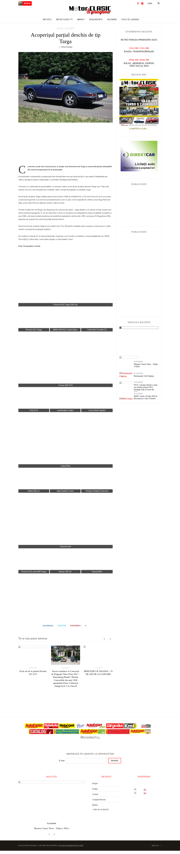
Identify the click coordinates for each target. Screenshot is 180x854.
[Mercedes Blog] (90, 739)
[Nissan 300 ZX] (65, 561)
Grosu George (66, 46)
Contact (95, 794)
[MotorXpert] (67, 728)
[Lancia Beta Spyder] (97, 400)
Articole (60, 28)
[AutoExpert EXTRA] (118, 733)
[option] (32, 661)
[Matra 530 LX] (33, 480)
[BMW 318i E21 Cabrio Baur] (65, 319)
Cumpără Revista (99, 800)
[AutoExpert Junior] (96, 728)
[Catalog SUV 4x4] (41, 733)
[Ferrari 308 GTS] (65, 359)
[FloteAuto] (51, 728)
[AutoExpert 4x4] (140, 733)
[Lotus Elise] (65, 440)
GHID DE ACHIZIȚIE (101, 810)
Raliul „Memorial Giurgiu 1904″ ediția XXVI (139, 64)
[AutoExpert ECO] (92, 733)
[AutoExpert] (34, 728)
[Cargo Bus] (115, 728)
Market (95, 805)
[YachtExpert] (81, 728)
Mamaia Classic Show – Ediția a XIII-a (146, 365)
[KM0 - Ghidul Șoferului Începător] (130, 728)
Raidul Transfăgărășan (139, 51)
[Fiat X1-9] (33, 400)
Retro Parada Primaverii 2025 (139, 39)
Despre (95, 783)
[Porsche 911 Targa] (33, 319)
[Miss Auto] (146, 728)
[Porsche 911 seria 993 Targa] (33, 561)
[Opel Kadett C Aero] (65, 480)
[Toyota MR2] (97, 561)
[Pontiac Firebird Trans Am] (97, 480)
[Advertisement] (65, 145)
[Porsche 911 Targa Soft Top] (65, 278)
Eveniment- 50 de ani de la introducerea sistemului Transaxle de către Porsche (139, 339)
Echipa (95, 789)
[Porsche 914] (65, 520)
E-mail (62, 761)
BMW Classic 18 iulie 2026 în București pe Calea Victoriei (145, 397)
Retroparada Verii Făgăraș (144, 376)
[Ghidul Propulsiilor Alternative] (66, 733)
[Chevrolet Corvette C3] (97, 319)
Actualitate (139, 332)
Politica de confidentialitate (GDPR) (70, 845)
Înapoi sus (155, 845)
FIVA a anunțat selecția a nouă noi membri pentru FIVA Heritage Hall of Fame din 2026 (145, 388)
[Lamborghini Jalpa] (65, 400)
